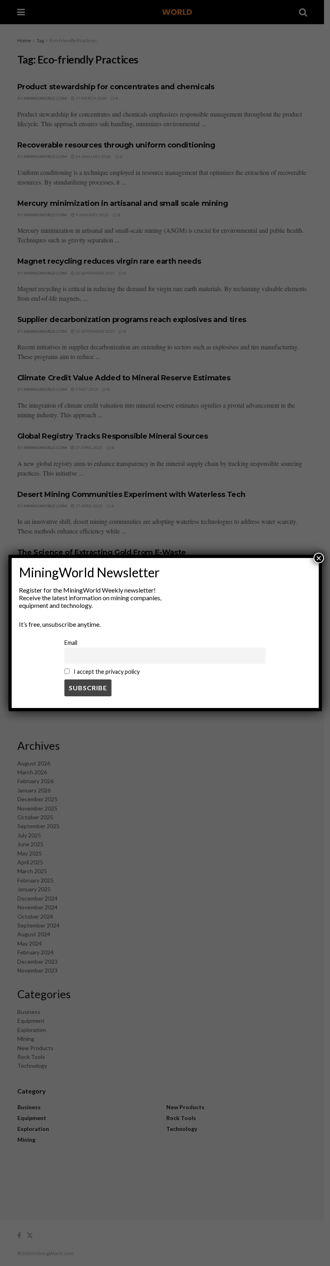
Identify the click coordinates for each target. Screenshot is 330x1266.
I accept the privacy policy (106, 671)
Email (70, 642)
